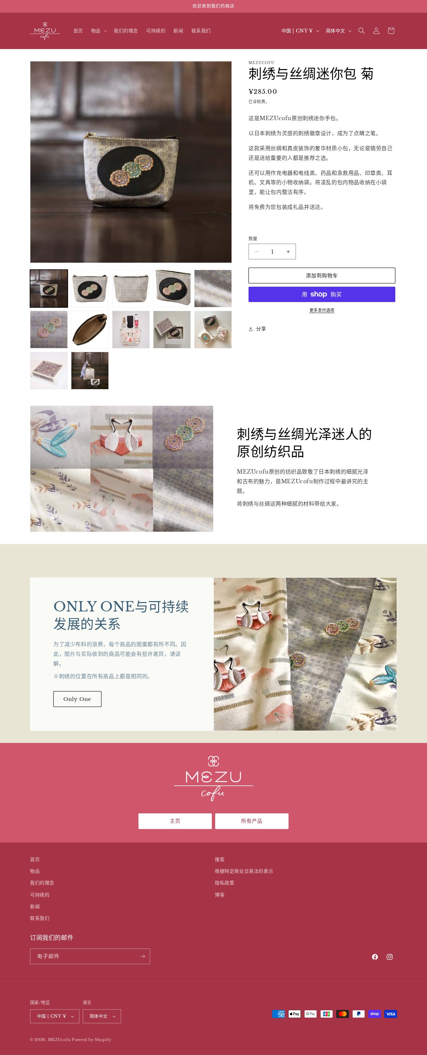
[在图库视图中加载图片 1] (49, 288)
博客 (220, 895)
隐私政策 (224, 883)
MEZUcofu (59, 1039)
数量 (253, 238)
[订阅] (142, 956)
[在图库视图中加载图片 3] (131, 288)
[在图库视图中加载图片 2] (90, 288)
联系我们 (39, 918)
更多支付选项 (322, 310)
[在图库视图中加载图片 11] (49, 370)
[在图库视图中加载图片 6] (49, 329)
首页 (35, 859)
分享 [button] (261, 329)
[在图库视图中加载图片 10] (213, 329)
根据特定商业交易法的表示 (244, 871)
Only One (77, 699)
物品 (35, 871)
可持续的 (39, 895)
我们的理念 (42, 883)
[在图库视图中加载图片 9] (172, 329)
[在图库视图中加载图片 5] (213, 288)
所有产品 (252, 821)
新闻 (35, 906)
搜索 (220, 859)
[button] (98, 31)
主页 (175, 821)
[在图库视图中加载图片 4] (172, 288)
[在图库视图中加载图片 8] (131, 329)
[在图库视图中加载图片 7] (90, 329)
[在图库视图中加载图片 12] (90, 370)
